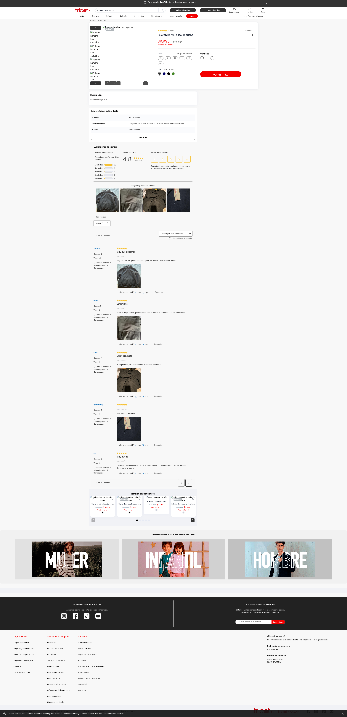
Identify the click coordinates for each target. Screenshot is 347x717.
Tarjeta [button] (183, 10)
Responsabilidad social (57, 684)
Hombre (93, 21)
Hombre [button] (95, 16)
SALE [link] (192, 16)
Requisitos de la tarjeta (23, 660)
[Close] (266, 3)
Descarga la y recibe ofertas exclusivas (171, 2)
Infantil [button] (109, 16)
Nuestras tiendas (54, 696)
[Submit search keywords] (162, 10)
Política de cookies (115, 714)
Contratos (18, 666)
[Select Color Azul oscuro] (164, 73)
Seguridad (82, 684)
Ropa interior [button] (156, 16)
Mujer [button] (82, 16)
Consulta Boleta (84, 648)
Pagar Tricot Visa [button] (213, 10)
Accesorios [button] (139, 16)
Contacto (82, 690)
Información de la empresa (58, 690)
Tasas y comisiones (22, 672)
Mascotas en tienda (55, 702)
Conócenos (52, 643)
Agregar (218, 74)
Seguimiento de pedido (87, 654)
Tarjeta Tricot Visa (21, 643)
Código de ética (53, 678)
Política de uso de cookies (89, 678)
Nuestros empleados (56, 672)
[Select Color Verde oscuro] (173, 73)
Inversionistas (53, 666)
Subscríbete (278, 622)
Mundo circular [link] (176, 16)
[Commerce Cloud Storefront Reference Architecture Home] (83, 10)
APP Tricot (82, 660)
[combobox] (130, 10)
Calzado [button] (123, 16)
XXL (160, 63)
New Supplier (83, 672)
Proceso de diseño (55, 648)
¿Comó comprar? (85, 643)
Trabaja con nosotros (56, 660)
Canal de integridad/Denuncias (91, 666)
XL (189, 58)
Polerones (102, 21)
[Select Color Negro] (168, 73)
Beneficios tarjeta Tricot (24, 654)
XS (161, 58)
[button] (82, 16)
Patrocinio (51, 654)
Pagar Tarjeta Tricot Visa (24, 648)
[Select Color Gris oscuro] (159, 73)
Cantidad (204, 53)
